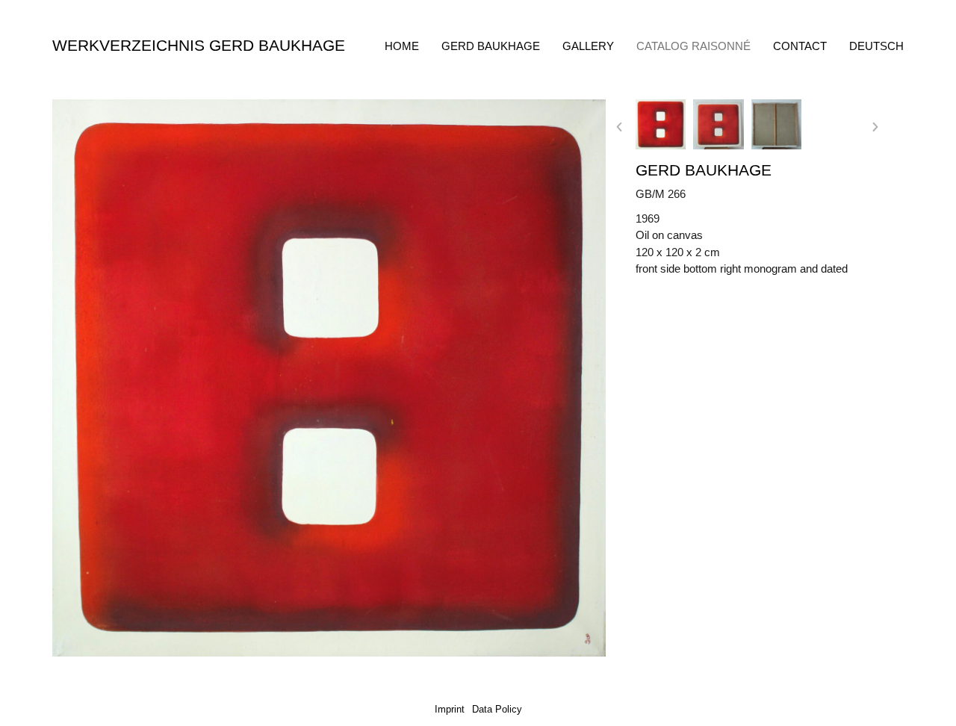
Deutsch (876, 46)
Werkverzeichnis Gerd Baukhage (198, 45)
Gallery (588, 46)
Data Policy (497, 709)
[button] (619, 127)
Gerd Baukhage (490, 46)
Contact (800, 46)
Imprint (450, 709)
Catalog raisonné (693, 46)
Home (402, 46)
